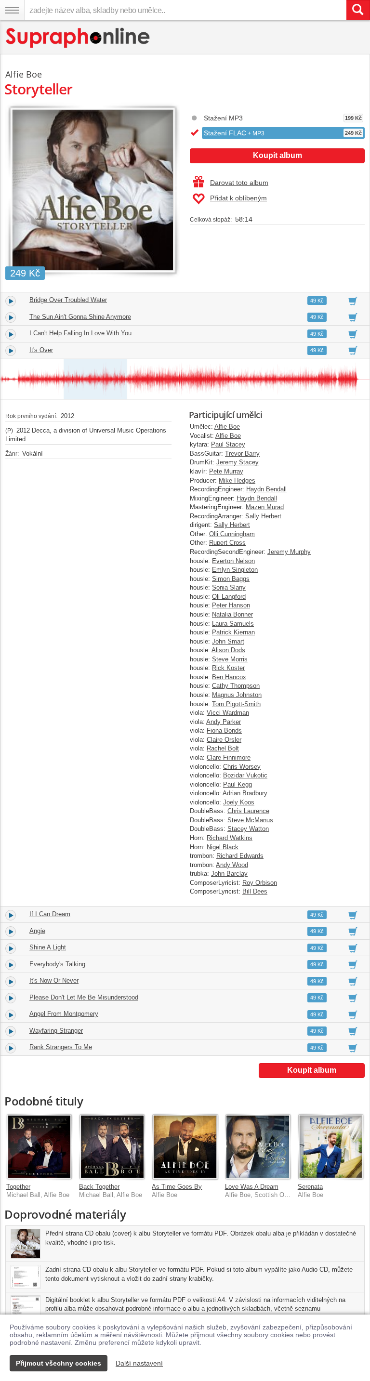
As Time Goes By (177, 1186)
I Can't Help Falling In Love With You (80, 333)
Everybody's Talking (57, 964)
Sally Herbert (263, 516)
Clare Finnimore (229, 757)
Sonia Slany (229, 587)
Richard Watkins (229, 838)
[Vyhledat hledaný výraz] (358, 10)
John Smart (228, 641)
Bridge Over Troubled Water (68, 299)
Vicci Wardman (228, 712)
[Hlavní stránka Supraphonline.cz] (78, 38)
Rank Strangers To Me (60, 1047)
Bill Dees (254, 891)
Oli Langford (229, 596)
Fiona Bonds (224, 730)
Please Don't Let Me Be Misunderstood (83, 997)
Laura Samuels (233, 623)
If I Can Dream (49, 914)
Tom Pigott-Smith (236, 704)
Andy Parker (223, 721)
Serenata (310, 1186)
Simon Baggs (231, 578)
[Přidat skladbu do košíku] (352, 300)
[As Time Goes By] (185, 1147)
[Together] (39, 1147)
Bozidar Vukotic (245, 775)
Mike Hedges (237, 480)
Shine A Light (47, 947)
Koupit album (277, 155)
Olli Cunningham (232, 534)
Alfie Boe (227, 426)
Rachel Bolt (223, 748)
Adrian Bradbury (245, 793)
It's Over (41, 350)
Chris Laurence (248, 811)
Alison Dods (228, 650)
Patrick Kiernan (233, 632)
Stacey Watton (248, 828)
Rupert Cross (227, 542)
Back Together (99, 1186)
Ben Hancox (229, 677)
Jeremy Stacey (237, 462)
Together (18, 1186)
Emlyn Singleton (235, 569)
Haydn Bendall (266, 489)
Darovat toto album (239, 182)
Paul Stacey (228, 444)
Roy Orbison (259, 882)
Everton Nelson (233, 561)
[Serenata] (331, 1147)
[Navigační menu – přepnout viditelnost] (12, 10)
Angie (37, 930)
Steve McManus (250, 820)
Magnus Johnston (237, 694)
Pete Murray (226, 471)
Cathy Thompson (236, 685)
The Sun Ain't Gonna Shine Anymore (80, 316)
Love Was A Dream (251, 1186)
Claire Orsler (224, 739)
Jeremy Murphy (289, 551)
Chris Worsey (242, 766)
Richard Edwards (240, 855)
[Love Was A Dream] (258, 1147)
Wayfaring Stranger (56, 1030)
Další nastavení (139, 1363)
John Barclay (229, 873)
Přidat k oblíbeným (238, 198)
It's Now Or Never (54, 980)
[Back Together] (112, 1147)
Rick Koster (228, 667)
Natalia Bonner (232, 614)
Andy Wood (232, 864)
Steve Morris (230, 659)
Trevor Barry (242, 453)
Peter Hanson (231, 605)
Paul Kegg (237, 784)
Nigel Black (222, 847)
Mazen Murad (265, 507)
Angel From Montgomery (63, 1013)
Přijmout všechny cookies (58, 1363)
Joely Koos (238, 802)
